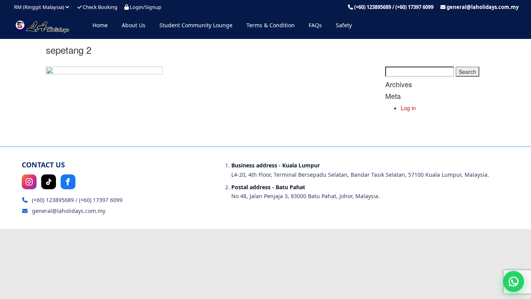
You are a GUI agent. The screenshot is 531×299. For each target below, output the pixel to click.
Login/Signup (145, 7)
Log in (408, 108)
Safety (344, 25)
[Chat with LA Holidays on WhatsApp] (513, 281)
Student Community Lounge (195, 25)
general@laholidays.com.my (483, 7)
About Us (133, 25)
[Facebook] (68, 181)
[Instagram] (29, 181)
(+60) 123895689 (372, 7)
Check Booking (99, 7)
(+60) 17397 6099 (414, 7)
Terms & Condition (270, 25)
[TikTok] (48, 181)
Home (100, 25)
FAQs (315, 25)
